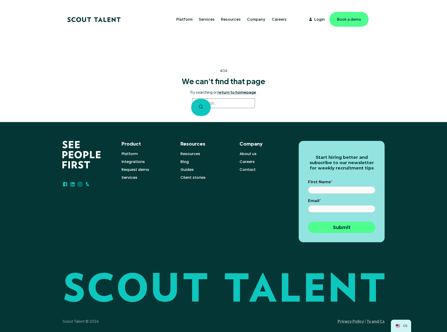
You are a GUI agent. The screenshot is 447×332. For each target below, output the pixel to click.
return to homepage (236, 92)
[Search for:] (223, 103)
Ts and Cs (376, 321)
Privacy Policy (351, 321)
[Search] (201, 107)
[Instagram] (80, 184)
